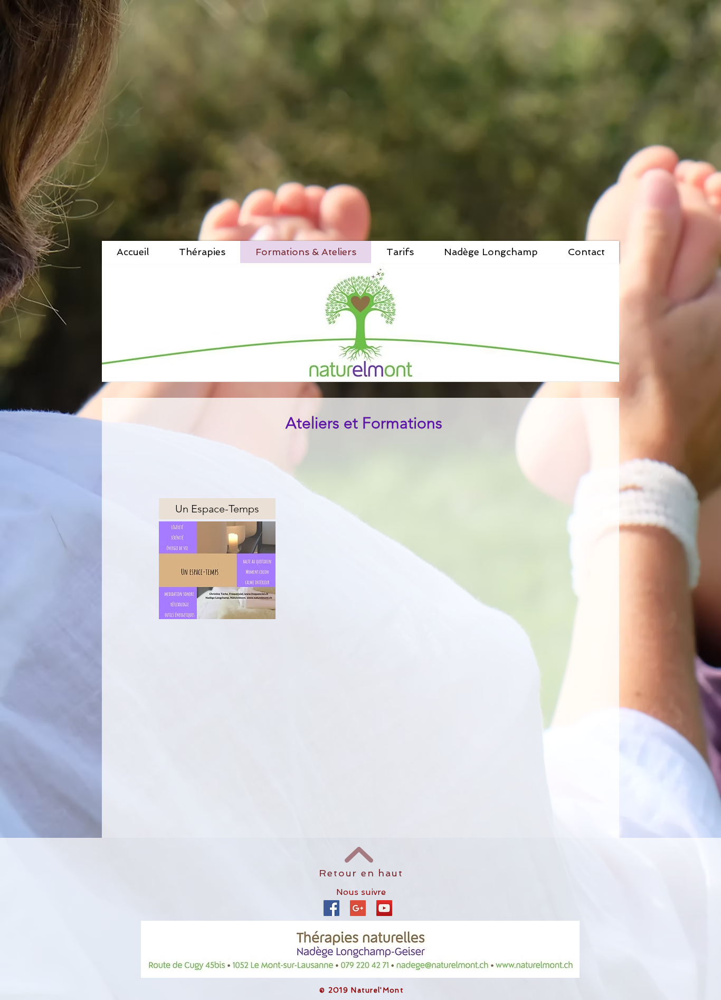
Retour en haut (361, 872)
